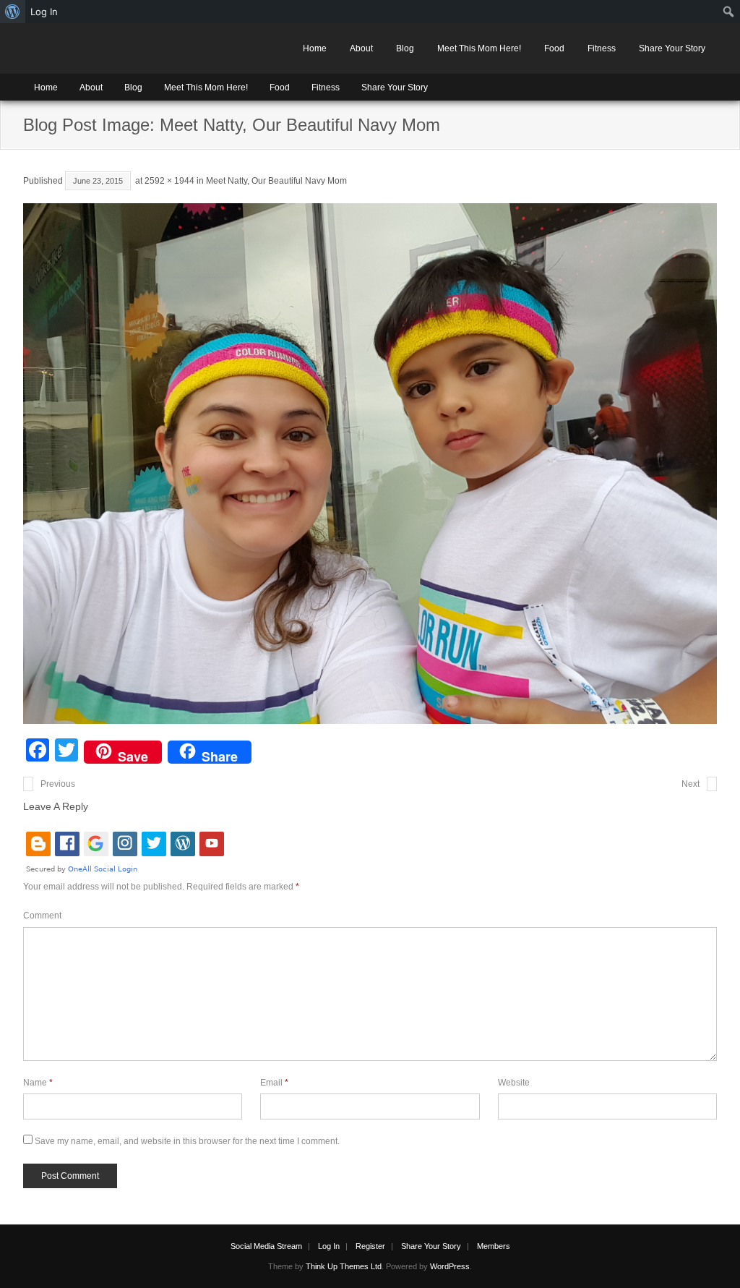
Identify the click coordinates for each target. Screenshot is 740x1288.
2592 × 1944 (169, 181)
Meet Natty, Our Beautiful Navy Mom (276, 181)
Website (514, 1083)
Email (274, 1083)
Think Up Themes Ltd (344, 1266)
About (361, 48)
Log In (329, 1246)
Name (38, 1083)
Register (370, 1246)
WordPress (450, 1266)
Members (493, 1246)
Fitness (602, 48)
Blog (405, 48)
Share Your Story (672, 48)
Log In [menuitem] (44, 11)
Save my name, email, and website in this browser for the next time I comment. (187, 1141)
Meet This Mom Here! (479, 48)
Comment (42, 915)
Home (315, 48)
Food (554, 48)
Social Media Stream (266, 1246)
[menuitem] (12, 11)
